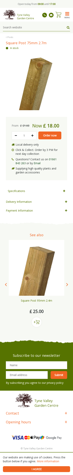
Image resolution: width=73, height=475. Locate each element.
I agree (37, 469)
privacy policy (55, 383)
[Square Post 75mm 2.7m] (36, 80)
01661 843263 (44, 15)
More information (48, 461)
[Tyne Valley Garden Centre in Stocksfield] (18, 15)
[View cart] (58, 15)
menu (67, 17)
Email (37, 163)
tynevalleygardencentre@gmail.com (51, 15)
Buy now (36, 322)
